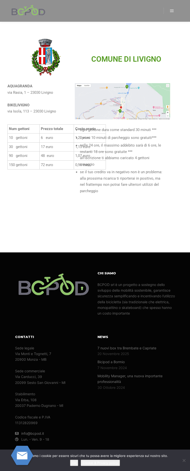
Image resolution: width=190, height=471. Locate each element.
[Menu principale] (171, 11)
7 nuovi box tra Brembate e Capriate (126, 348)
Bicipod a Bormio (111, 362)
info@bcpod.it (32, 433)
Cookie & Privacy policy (100, 463)
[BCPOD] (28, 11)
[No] (183, 460)
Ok (74, 463)
